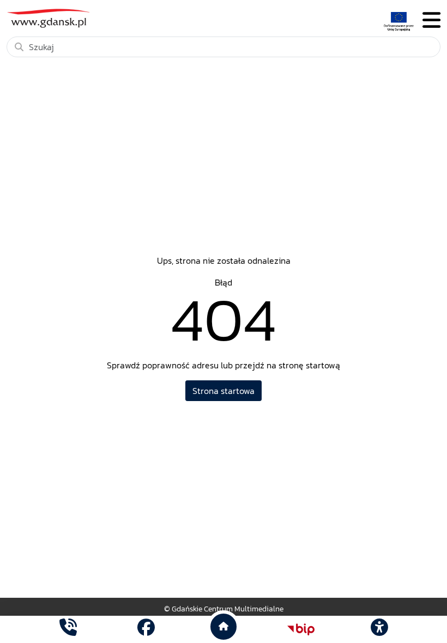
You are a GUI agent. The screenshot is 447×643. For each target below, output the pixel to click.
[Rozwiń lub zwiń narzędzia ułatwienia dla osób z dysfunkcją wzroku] (378, 629)
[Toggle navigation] (431, 20)
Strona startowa (223, 390)
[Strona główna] (68, 629)
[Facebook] (146, 629)
